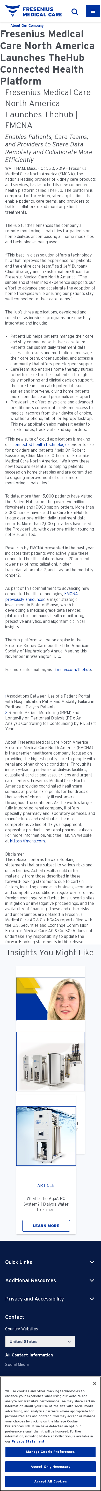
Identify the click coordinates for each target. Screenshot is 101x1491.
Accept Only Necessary (51, 1467)
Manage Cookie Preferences (50, 1452)
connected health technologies (40, 444)
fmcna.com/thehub (73, 669)
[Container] (93, 11)
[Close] (94, 1383)
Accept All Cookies (50, 1481)
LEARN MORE (46, 1225)
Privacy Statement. (29, 1441)
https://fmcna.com (27, 841)
